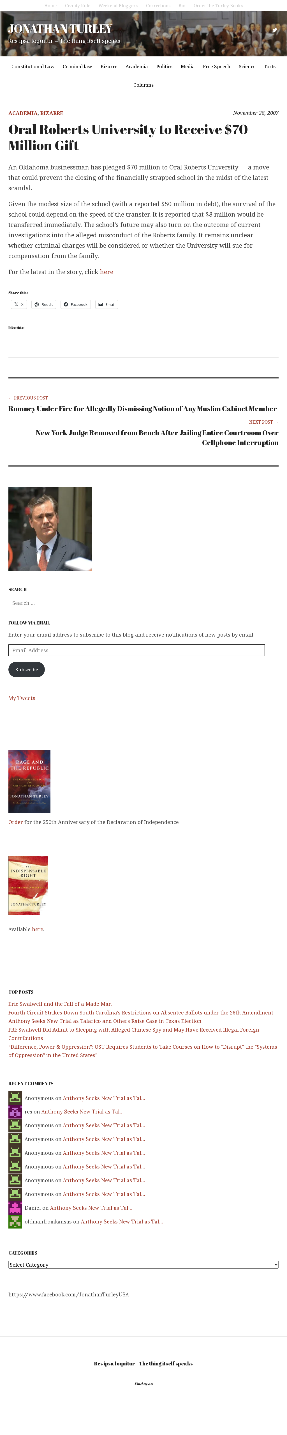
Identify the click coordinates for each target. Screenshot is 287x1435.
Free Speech (216, 66)
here (106, 271)
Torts (270, 66)
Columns (143, 85)
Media (188, 66)
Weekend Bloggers (118, 6)
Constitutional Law (33, 66)
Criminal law (77, 66)
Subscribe (26, 669)
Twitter (274, 30)
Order (15, 822)
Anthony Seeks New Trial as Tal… (104, 1098)
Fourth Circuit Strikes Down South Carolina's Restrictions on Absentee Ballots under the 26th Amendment (140, 1012)
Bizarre (109, 66)
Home (50, 6)
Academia (137, 66)
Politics (164, 66)
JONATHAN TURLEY (60, 28)
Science (247, 66)
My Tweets (21, 698)
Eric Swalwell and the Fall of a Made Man (60, 1003)
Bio (182, 6)
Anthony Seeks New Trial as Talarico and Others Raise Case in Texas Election (105, 1021)
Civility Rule (77, 6)
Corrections (158, 6)
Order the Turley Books (218, 6)
